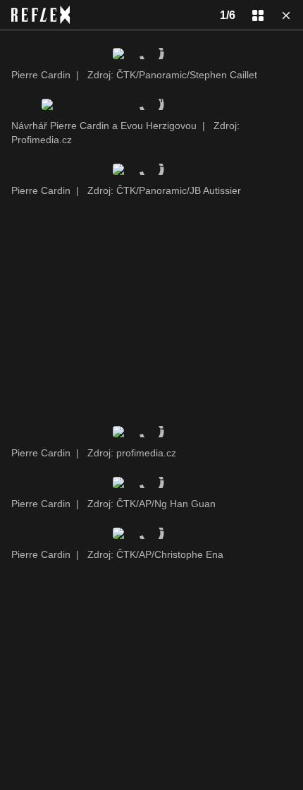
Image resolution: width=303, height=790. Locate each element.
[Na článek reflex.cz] (40, 15)
